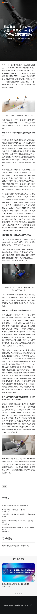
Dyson (4, 486)
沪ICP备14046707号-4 (27, 605)
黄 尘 (29, 38)
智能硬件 (23, 38)
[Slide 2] (17, 593)
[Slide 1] (16, 593)
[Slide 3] (19, 593)
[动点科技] (5, 2)
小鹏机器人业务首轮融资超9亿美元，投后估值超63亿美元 (18, 515)
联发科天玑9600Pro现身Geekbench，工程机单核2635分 (17, 522)
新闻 (19, 38)
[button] (34, 2)
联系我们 (26, 546)
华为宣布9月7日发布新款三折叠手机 (13, 510)
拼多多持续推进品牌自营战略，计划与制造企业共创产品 (18, 528)
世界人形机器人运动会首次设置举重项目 (15, 505)
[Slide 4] (21, 593)
